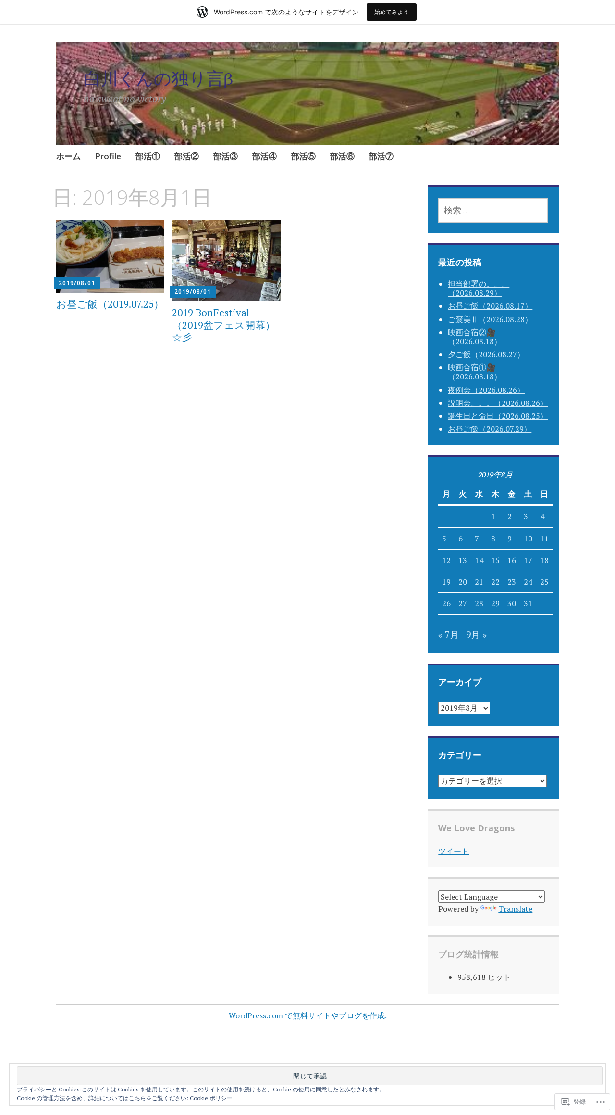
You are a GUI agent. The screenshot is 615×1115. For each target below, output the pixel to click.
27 (462, 603)
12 (446, 560)
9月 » (476, 634)
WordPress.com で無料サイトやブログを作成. (308, 1015)
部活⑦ (381, 156)
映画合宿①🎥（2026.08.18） (475, 372)
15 (495, 560)
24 (528, 581)
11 (544, 538)
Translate (515, 908)
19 (446, 581)
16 (511, 560)
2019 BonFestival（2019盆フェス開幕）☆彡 (223, 324)
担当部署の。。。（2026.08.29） (478, 288)
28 (479, 603)
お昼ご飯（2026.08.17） (490, 306)
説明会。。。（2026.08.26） (498, 403)
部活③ (225, 156)
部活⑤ (303, 156)
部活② (186, 156)
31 (528, 603)
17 (528, 560)
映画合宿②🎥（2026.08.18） (475, 337)
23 (511, 581)
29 (495, 603)
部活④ (264, 156)
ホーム (68, 156)
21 (479, 581)
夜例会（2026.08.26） (486, 390)
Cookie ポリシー (211, 1098)
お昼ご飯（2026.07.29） (489, 429)
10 (528, 538)
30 (511, 603)
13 (462, 560)
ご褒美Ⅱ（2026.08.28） (490, 319)
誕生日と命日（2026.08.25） (498, 416)
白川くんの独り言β (158, 78)
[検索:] (493, 210)
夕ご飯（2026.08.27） (486, 354)
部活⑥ (342, 156)
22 (495, 581)
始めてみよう (391, 11)
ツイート (453, 851)
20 (462, 581)
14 (479, 560)
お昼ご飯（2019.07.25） (110, 304)
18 (544, 560)
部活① (147, 156)
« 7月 (448, 634)
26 (446, 603)
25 (544, 581)
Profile (108, 156)
